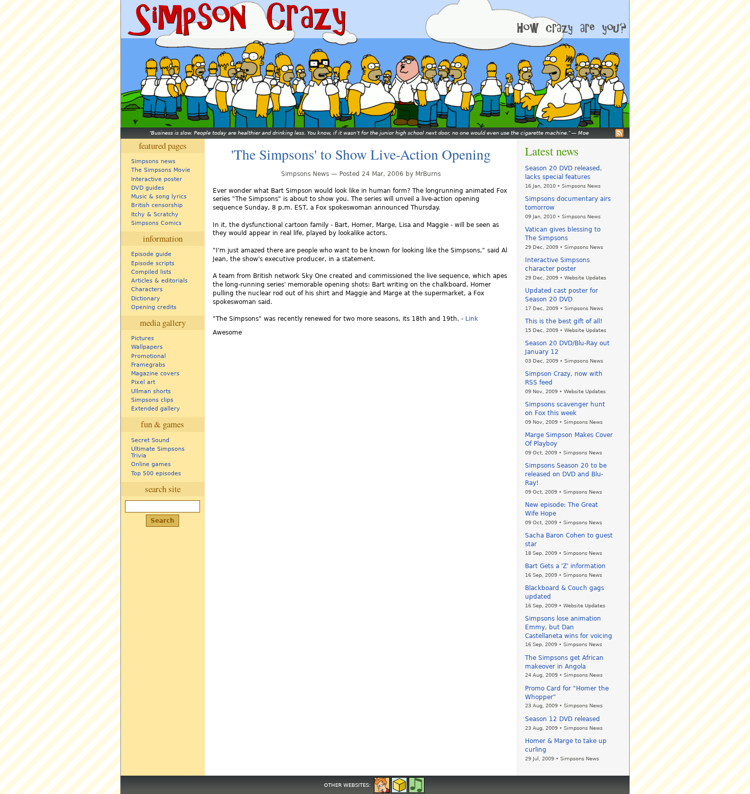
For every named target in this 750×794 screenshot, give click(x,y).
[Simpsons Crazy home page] (236, 19)
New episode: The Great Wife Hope (561, 509)
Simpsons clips (152, 400)
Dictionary (145, 298)
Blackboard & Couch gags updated (564, 592)
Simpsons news (153, 161)
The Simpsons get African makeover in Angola (564, 662)
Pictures (142, 338)
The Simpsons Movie (160, 170)
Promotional (148, 356)
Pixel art (143, 382)
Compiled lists (151, 272)
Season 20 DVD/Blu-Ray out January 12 (567, 347)
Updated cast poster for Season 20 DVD (561, 295)
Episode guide (151, 254)
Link (471, 318)
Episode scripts (152, 263)
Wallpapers (147, 347)
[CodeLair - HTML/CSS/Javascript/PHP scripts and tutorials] (399, 784)
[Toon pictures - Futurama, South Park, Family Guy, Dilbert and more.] (382, 784)
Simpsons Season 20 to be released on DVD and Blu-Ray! (566, 474)
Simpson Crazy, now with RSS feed (564, 378)
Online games (151, 464)
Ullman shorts (151, 391)
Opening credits (154, 307)
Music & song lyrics (159, 196)
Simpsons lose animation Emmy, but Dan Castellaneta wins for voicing (568, 627)
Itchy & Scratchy (155, 214)
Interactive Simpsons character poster (557, 264)
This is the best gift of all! (564, 321)
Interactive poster (156, 179)
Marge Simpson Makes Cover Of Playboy (569, 439)
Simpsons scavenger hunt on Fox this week (565, 409)
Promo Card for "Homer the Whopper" (567, 693)
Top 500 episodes (156, 473)
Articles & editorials (159, 280)
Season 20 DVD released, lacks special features (563, 173)
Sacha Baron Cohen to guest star (569, 540)
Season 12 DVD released (562, 719)
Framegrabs (148, 365)
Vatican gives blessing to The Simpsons (563, 234)
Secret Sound (150, 440)
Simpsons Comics (156, 223)
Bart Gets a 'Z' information (565, 566)
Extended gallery (155, 408)
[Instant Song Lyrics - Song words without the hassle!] (416, 784)
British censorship (157, 205)
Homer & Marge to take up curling (566, 745)
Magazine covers (155, 373)
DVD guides (147, 188)
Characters (147, 289)
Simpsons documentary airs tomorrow (568, 203)
